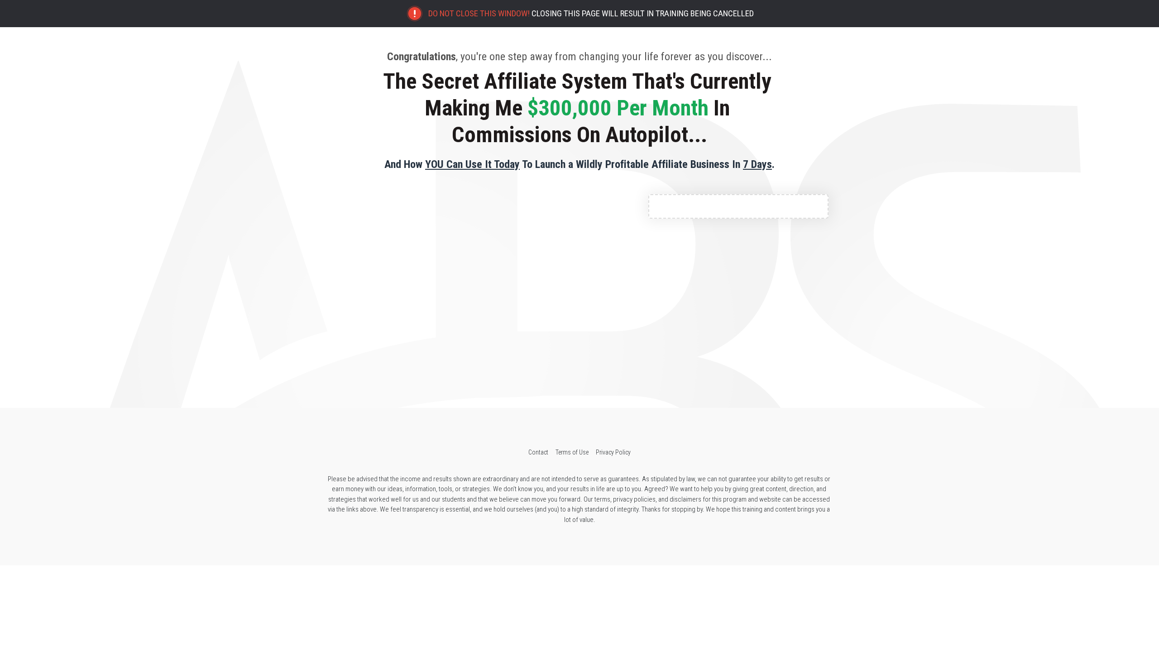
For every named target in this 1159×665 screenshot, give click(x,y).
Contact (538, 452)
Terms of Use (572, 452)
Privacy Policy (613, 452)
